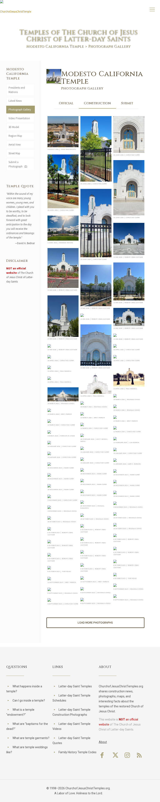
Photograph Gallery (20, 109)
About (103, 742)
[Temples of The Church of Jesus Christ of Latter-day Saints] (15, 10)
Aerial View (15, 144)
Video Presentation (19, 118)
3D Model (14, 127)
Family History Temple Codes (77, 752)
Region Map (15, 136)
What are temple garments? (30, 738)
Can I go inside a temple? (28, 700)
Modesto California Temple (55, 46)
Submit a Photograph (16, 164)
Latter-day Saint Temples (75, 686)
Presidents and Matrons (17, 90)
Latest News (15, 101)
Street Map (14, 153)
